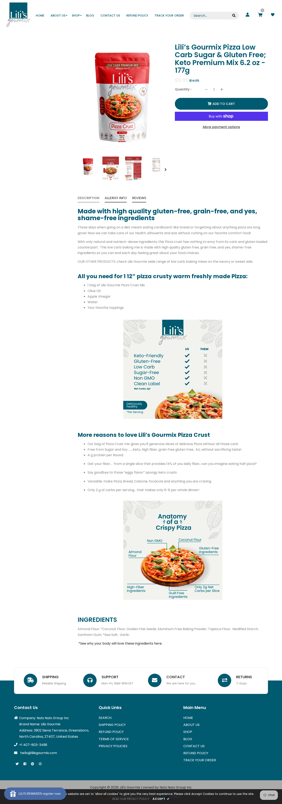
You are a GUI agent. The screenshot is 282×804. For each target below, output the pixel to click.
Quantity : (183, 89)
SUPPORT (110, 676)
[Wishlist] (273, 15)
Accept (161, 799)
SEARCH (105, 717)
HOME (188, 717)
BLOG (187, 739)
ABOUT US (191, 724)
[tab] (88, 198)
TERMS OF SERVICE (114, 739)
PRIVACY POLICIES (113, 746)
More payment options (221, 127)
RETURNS (244, 676)
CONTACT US (194, 746)
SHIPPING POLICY (112, 724)
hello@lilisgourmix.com (38, 753)
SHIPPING (50, 676)
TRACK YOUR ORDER (199, 760)
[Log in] (247, 15)
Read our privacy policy (131, 799)
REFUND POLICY (111, 731)
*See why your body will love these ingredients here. (120, 643)
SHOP (187, 731)
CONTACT (175, 676)
